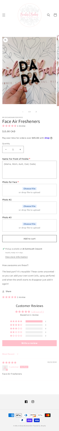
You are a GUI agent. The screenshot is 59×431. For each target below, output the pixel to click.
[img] (9, 362)
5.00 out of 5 (37, 311)
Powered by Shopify (39, 425)
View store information (16, 257)
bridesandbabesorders (25, 425)
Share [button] (8, 291)
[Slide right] (36, 111)
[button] (3, 15)
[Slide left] (23, 111)
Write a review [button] (29, 343)
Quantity (6, 143)
